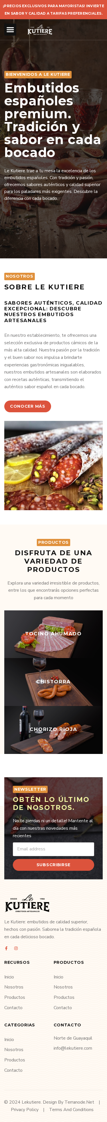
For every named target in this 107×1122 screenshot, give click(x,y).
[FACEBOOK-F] (6, 948)
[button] (10, 30)
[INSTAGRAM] (16, 948)
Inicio (9, 977)
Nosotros (13, 987)
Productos (14, 997)
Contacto (13, 1008)
